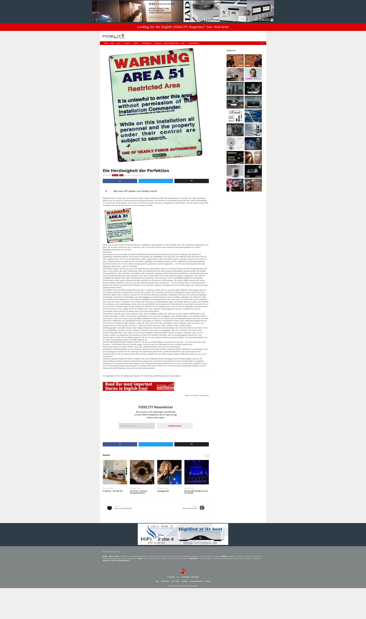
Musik (136, 43)
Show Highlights (245, 558)
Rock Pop (157, 558)
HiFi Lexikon (112, 558)
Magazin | (107, 560)
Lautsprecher (124, 556)
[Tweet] (156, 181)
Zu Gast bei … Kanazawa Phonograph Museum (138, 492)
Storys (126, 43)
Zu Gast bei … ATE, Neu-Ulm (113, 491)
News (112, 43)
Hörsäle (164, 558)
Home (106, 43)
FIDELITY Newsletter (171, 43)
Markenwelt (217, 558)
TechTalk (248, 556)
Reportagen (106, 488)
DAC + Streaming (185, 556)
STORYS (223, 556)
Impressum (184, 581)
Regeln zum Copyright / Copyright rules (197, 395)
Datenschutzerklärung (196, 581)
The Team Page (165, 581)
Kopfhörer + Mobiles (199, 556)
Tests (118, 43)
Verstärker (152, 556)
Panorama (240, 556)
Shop (182, 43)
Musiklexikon (183, 558)
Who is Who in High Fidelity (127, 558)
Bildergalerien (227, 558)
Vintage (216, 556)
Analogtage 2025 (163, 491)
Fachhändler (194, 43)
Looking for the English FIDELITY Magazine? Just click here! (183, 27)
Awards (236, 558)
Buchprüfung (173, 558)
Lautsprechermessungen (139, 556)
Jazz (151, 558)
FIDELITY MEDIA (175, 581)
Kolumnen (115, 175)
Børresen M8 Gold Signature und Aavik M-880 (196, 492)
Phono (159, 556)
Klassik (146, 558)
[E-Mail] (191, 181)
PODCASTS (157, 43)
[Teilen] (120, 181)
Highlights (146, 43)
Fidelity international (120, 560)
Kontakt (208, 581)
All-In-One (174, 556)
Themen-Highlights (205, 558)
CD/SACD (166, 556)
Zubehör (210, 556)
